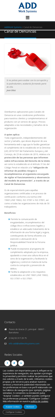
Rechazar (30, 407)
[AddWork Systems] (27, 7)
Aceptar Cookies (13, 407)
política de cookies (39, 401)
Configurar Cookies (14, 412)
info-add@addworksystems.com (24, 343)
